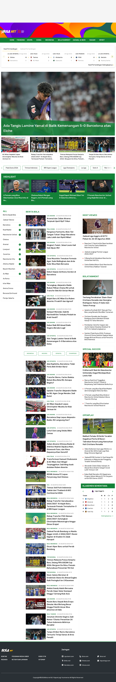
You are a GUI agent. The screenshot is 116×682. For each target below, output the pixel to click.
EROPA (29, 40)
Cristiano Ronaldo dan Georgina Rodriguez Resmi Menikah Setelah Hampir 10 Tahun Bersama (97, 319)
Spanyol (59, 353)
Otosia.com (86, 665)
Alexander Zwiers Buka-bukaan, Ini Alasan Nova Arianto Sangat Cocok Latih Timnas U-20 (97, 468)
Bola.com (85, 656)
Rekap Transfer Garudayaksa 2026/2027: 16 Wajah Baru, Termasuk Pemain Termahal (42, 157)
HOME (12, 40)
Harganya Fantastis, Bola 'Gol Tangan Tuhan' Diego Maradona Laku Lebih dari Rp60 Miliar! (61, 234)
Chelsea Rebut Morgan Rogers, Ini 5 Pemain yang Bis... (42, 197)
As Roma (6, 279)
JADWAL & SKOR (79, 40)
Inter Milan (6, 283)
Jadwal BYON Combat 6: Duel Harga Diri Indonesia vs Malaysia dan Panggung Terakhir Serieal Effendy (99, 459)
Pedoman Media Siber (20, 656)
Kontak (4, 656)
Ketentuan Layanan (20, 659)
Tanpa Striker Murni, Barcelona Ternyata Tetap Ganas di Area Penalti (100, 157)
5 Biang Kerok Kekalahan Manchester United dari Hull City (98, 259)
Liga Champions (69, 168)
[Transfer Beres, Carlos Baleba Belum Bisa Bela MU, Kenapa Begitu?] (36, 379)
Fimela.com (86, 661)
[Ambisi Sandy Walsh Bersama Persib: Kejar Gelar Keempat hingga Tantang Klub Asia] (36, 590)
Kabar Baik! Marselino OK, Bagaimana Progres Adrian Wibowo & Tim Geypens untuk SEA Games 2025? (98, 476)
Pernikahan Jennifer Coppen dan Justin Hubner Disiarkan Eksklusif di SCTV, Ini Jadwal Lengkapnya (97, 327)
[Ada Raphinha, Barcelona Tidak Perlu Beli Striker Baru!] (36, 366)
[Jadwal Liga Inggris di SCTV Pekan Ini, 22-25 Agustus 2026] (98, 226)
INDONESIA (49, 40)
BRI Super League (50, 168)
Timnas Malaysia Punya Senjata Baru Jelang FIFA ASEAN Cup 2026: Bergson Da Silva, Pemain (72, 157)
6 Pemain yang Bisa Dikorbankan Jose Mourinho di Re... (15, 197)
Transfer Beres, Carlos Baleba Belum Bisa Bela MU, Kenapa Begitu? (60, 380)
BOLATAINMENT (64, 40)
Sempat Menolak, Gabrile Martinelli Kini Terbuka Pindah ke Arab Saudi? (61, 314)
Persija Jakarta (8, 298)
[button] (112, 56)
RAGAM (92, 40)
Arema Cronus (8, 288)
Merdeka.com (69, 665)
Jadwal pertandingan (28, 49)
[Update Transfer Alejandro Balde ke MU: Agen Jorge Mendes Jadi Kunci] (36, 392)
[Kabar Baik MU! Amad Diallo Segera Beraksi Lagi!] (36, 327)
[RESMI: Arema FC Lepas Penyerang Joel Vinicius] (36, 476)
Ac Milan (6, 274)
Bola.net (103, 656)
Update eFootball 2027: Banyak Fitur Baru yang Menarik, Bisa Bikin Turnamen (99, 311)
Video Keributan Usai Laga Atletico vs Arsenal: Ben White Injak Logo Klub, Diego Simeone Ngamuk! (98, 451)
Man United (108, 168)
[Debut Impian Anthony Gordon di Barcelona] (36, 274)
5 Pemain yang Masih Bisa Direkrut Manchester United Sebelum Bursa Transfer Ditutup (97, 397)
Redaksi (4, 659)
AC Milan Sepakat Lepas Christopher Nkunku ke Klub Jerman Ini (12, 157)
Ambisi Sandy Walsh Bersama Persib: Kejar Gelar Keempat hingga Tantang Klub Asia (60, 591)
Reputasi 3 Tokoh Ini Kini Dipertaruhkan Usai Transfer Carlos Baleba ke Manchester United (99, 246)
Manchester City (9, 259)
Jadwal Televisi (8, 220)
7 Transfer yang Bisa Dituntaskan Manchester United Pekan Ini (97, 405)
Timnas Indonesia (31, 168)
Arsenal (5, 244)
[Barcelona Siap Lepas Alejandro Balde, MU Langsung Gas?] (36, 419)
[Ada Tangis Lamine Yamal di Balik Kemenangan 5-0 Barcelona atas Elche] (58, 104)
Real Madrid (7, 230)
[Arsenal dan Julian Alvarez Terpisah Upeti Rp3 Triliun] (36, 220)
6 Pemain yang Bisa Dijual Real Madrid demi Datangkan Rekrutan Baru (98, 390)
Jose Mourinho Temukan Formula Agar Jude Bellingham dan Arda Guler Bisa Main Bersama (61, 261)
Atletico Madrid (8, 264)
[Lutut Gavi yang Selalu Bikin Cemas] (36, 432)
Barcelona (6, 225)
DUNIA (38, 40)
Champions (73, 353)
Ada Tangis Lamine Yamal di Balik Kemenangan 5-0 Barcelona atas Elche (61, 341)
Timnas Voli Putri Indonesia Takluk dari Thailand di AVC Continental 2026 (59, 490)
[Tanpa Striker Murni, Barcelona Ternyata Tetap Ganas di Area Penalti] (101, 144)
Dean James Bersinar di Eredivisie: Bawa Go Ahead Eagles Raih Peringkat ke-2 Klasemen (62, 578)
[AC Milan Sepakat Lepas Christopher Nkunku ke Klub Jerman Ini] (14, 144)
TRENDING (21, 40)
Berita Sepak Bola (9, 215)
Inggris (44, 353)
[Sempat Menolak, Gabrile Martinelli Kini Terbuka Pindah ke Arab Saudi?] (36, 314)
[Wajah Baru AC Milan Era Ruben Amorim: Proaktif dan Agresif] (36, 300)
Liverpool (6, 249)
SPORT (102, 40)
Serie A (95, 168)
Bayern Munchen (9, 269)
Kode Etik (42, 656)
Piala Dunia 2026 (12, 168)
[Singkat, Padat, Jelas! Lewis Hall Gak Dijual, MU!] (36, 247)
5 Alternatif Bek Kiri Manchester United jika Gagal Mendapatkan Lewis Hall (97, 373)
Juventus (6, 254)
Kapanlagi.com (105, 661)
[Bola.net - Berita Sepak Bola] (12, 31)
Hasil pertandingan (10, 49)
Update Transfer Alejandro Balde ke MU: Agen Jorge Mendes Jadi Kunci (62, 393)
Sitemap (42, 659)
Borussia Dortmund (10, 293)
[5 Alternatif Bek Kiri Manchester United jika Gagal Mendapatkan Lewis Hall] (98, 360)
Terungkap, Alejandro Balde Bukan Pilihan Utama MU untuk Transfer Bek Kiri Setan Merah (60, 288)
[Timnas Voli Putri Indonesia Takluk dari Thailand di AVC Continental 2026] (36, 489)
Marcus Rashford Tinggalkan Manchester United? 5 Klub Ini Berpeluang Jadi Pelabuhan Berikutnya (99, 382)
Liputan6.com (69, 656)
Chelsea (6, 240)
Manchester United (10, 235)
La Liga (83, 168)
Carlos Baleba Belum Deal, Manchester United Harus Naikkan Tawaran (98, 266)
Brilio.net (67, 661)
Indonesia (30, 353)
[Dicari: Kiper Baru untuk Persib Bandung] (36, 548)
